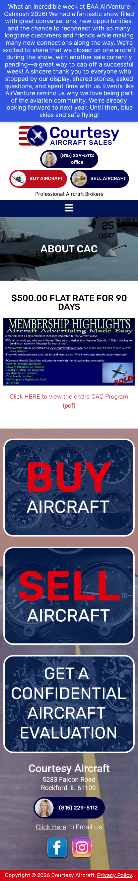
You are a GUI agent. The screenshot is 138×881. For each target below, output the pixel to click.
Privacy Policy (114, 875)
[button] (69, 208)
